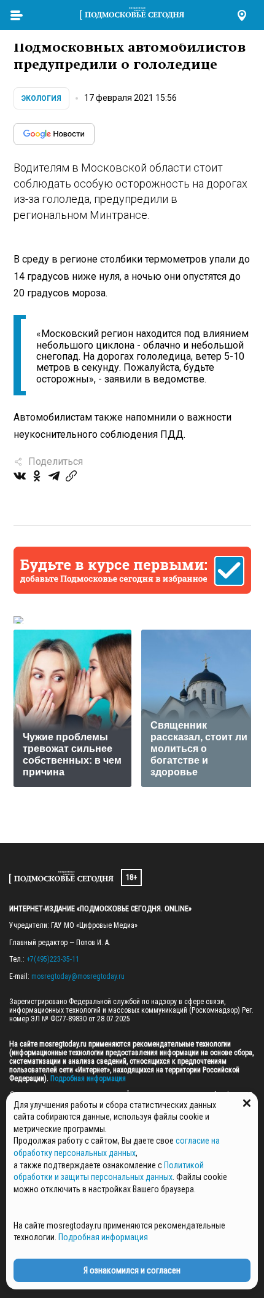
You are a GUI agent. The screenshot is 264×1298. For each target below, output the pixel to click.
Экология (41, 98)
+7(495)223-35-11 (52, 959)
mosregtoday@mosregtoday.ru (78, 976)
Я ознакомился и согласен (132, 1270)
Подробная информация (87, 1078)
